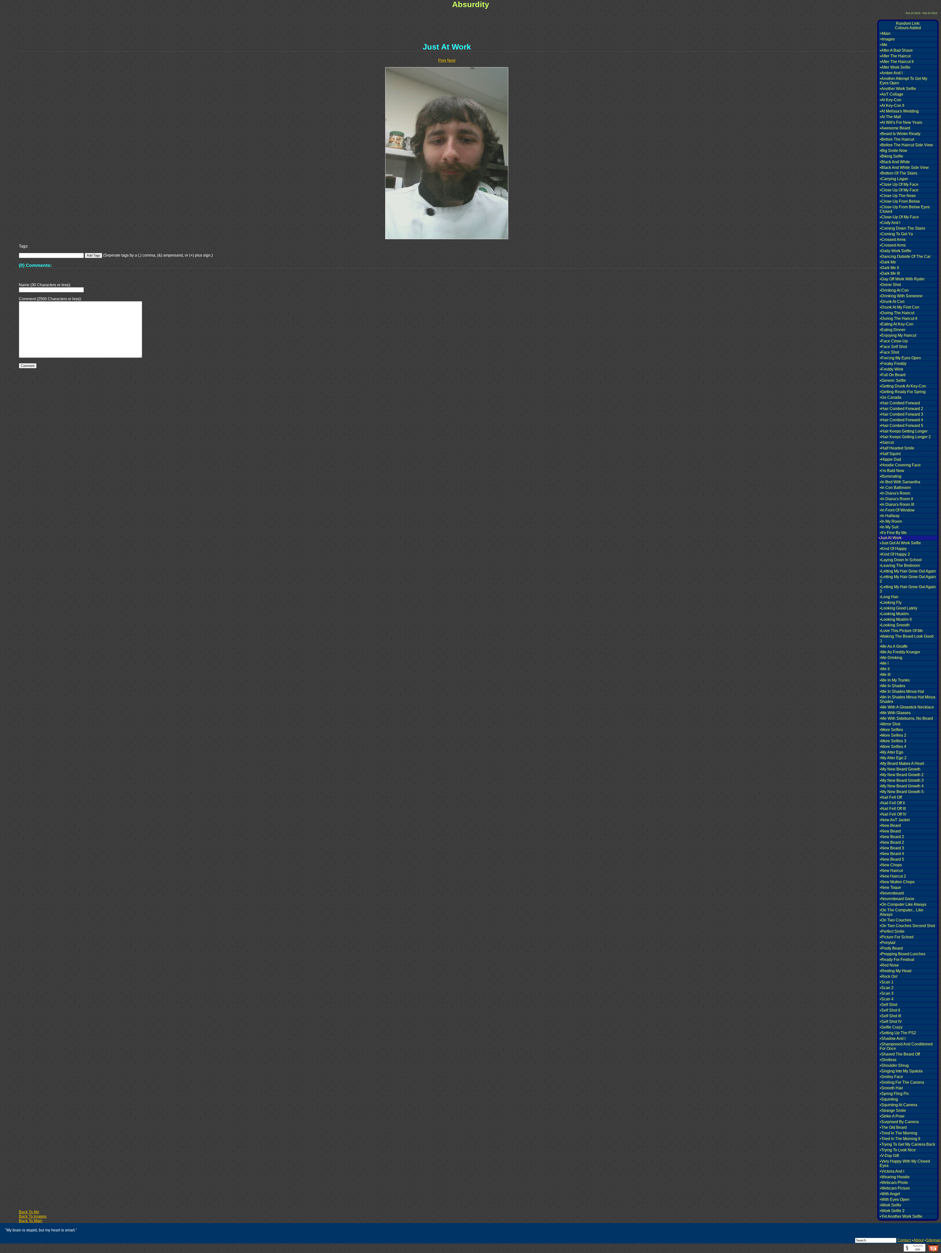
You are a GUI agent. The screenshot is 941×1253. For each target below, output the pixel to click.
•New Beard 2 (892, 837)
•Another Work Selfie (898, 89)
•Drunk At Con (892, 301)
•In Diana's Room (895, 493)
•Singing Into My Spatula (901, 1071)
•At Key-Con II (892, 105)
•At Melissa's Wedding (899, 111)
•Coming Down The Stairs (902, 228)
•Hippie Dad (890, 459)
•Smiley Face (891, 1077)
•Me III (885, 674)
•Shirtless (888, 1060)
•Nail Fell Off (891, 797)
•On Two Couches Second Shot (907, 926)
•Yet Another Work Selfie (901, 1216)
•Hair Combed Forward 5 (901, 425)
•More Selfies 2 (893, 735)
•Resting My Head (895, 971)
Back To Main (30, 1221)
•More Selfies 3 (893, 741)
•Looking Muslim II (896, 619)
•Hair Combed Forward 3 (901, 414)
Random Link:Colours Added (908, 25)
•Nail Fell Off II (892, 803)
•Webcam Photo (894, 1182)
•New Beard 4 (892, 854)
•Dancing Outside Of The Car (905, 256)
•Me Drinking (891, 658)
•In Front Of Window (897, 510)
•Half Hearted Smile (897, 448)
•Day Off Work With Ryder (902, 279)
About (918, 1240)
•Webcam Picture (895, 1188)
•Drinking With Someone (901, 296)
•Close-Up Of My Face (899, 217)
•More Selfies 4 (893, 746)
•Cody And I (890, 223)
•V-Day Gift (889, 1156)
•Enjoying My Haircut (898, 335)
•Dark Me (888, 262)
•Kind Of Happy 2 (895, 554)
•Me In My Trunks (895, 680)
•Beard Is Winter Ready (900, 134)
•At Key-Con (890, 100)
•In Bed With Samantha (900, 482)
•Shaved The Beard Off (900, 1054)
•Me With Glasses (895, 713)
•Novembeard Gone (897, 899)
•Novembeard (892, 893)
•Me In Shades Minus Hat (902, 691)
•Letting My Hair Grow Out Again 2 (908, 579)
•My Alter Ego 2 (893, 758)
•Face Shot (889, 352)
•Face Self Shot (893, 347)
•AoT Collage (891, 94)
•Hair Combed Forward (900, 403)
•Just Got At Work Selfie (900, 543)
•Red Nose (889, 965)
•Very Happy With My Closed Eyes (905, 1163)
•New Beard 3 (892, 848)
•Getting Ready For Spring (903, 392)
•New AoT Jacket (895, 820)
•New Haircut (891, 870)
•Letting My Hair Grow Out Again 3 (908, 589)
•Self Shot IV (891, 1021)
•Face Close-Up (894, 341)
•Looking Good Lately (898, 608)
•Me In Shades (892, 686)
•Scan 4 (886, 999)
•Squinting (889, 1099)
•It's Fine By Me (893, 533)
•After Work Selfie (895, 67)
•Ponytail (887, 943)
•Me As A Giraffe (894, 646)
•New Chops (891, 865)
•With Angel (890, 1194)
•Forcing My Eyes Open (900, 358)
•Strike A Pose (892, 1116)
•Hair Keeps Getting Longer (904, 431)
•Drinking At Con (894, 290)
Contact (904, 1240)
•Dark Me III (890, 273)
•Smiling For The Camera (902, 1082)
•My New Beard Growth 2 (902, 775)
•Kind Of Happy (893, 548)
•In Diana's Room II (896, 499)
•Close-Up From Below (900, 201)
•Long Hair (889, 597)
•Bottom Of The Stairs (898, 173)
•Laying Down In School (901, 560)
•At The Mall (890, 117)
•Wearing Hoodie (895, 1177)
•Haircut (887, 442)
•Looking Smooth (895, 625)
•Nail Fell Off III (893, 808)
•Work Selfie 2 (892, 1211)
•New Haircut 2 (893, 876)
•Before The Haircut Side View (906, 145)
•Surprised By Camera (899, 1122)
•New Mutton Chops (897, 882)
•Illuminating (890, 476)
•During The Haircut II (898, 318)
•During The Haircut (897, 313)
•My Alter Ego (891, 752)
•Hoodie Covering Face (900, 465)
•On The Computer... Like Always (901, 912)
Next (451, 60)
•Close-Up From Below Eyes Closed (905, 209)
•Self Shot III (890, 1016)
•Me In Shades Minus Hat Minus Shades (907, 699)
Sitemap (933, 1240)
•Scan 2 (886, 988)
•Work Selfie (890, 1205)
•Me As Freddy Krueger (900, 652)
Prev (442, 60)
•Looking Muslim (894, 614)
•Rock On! (888, 976)
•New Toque (890, 887)
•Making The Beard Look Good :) (906, 638)
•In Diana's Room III (897, 504)
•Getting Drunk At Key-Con (903, 386)
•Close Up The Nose (898, 196)
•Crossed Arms (893, 239)
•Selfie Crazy (891, 1027)
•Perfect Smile (892, 931)
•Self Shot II (890, 1010)
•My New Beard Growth (900, 769)
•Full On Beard (892, 375)
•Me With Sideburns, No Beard (906, 718)
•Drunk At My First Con (899, 307)
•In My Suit (889, 527)
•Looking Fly (891, 602)
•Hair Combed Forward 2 (901, 409)
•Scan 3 (886, 993)
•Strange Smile (893, 1110)
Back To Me (29, 1212)
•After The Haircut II (897, 62)
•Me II (885, 669)
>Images (887, 39)
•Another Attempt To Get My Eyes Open (903, 80)
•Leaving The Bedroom (900, 565)
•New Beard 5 (892, 859)
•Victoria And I (892, 1171)
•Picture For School (897, 937)
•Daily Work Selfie (895, 251)
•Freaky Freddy (893, 363)
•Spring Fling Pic (894, 1094)
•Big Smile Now (893, 151)
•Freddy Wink (891, 369)
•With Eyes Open (894, 1199)
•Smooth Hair (891, 1088)
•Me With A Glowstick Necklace (907, 707)
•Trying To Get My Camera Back (907, 1144)
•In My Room (891, 521)
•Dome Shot (890, 285)
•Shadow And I (892, 1038)
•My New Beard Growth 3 (902, 780)
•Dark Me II (889, 268)
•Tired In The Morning (898, 1133)
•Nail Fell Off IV (893, 814)
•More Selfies (891, 730)
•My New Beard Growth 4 (902, 786)
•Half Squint (890, 454)
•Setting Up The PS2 (898, 1033)
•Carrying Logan (894, 179)
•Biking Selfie (891, 156)
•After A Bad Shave (896, 50)
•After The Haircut (895, 56)
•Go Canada (890, 397)
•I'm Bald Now (892, 471)
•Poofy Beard (891, 948)
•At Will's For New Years (901, 122)
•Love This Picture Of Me (901, 631)
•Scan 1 (886, 982)
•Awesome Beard (895, 128)
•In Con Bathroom (895, 487)
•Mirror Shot (890, 724)
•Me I (884, 663)
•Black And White (895, 162)
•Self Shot (888, 1005)
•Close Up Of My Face (899, 184)
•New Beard (890, 825)
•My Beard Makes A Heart (902, 763)
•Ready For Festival (897, 959)
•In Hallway (890, 516)
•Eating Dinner (892, 330)
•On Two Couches (895, 920)
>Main (885, 33)
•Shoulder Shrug (894, 1065)
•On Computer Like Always (903, 904)
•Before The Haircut (897, 139)
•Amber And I (891, 73)
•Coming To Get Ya (896, 234)
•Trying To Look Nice (898, 1150)
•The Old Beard (893, 1127)
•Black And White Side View (904, 167)
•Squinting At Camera (898, 1105)
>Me (883, 45)
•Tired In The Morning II (900, 1139)
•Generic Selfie (893, 380)
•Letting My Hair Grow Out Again (908, 571)
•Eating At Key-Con (896, 324)
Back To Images (33, 1216)
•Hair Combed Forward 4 (901, 420)
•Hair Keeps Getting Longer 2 (905, 437)
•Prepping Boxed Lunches (902, 954)
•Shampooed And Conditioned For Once (906, 1046)
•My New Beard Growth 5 (902, 792)
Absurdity (470, 4)
